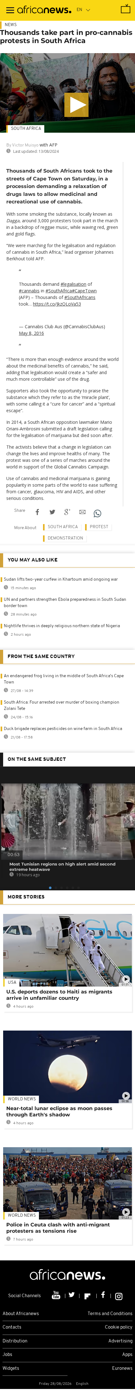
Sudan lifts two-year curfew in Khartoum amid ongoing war (61, 579)
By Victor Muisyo (22, 145)
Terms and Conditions (110, 1314)
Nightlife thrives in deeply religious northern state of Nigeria (62, 626)
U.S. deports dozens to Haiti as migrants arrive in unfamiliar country (59, 995)
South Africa (26, 128)
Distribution (15, 1341)
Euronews (122, 1368)
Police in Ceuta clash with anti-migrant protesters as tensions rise (58, 1228)
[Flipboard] (88, 1296)
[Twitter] (72, 1296)
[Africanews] (44, 10)
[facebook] (104, 1296)
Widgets (11, 1368)
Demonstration (65, 538)
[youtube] (56, 1296)
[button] (76, 105)
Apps (127, 1355)
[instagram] (119, 1296)
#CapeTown (84, 291)
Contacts (12, 1327)
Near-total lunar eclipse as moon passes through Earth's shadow (59, 1111)
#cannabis (29, 291)
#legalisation (73, 284)
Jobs (7, 1355)
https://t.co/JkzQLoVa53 (57, 304)
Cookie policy (118, 1327)
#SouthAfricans (79, 297)
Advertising (120, 1341)
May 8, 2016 (31, 333)
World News (22, 1099)
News (11, 25)
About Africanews (21, 1314)
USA (12, 982)
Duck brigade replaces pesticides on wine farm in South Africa (63, 729)
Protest (99, 527)
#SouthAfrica (59, 291)
